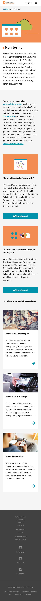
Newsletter (20, 552)
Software (6, 9)
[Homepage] (8, 3)
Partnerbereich (20, 539)
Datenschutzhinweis (29, 591)
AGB (10, 594)
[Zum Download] (34, 363)
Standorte (20, 519)
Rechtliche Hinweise (11, 591)
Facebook (20, 573)
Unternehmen (20, 517)
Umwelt (20, 522)
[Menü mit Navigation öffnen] (36, 3)
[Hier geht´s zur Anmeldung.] (34, 486)
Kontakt (29, 594)
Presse (20, 532)
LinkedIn (20, 563)
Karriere (20, 525)
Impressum (19, 594)
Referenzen (20, 529)
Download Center (20, 536)
